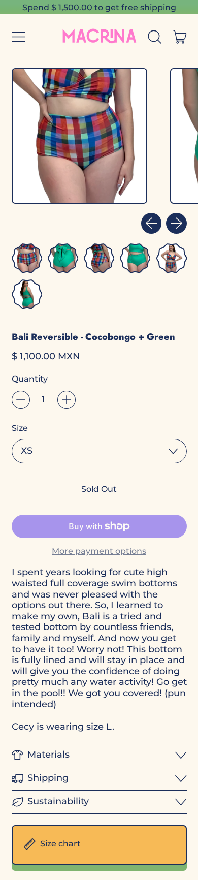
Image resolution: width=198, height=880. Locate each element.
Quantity (30, 379)
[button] (155, 36)
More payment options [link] (99, 551)
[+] (66, 400)
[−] (21, 400)
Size (20, 428)
